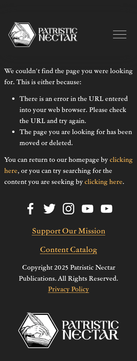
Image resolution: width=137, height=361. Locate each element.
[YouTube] (87, 209)
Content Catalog (68, 249)
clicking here (103, 181)
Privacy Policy (68, 288)
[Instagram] (68, 209)
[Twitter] (49, 209)
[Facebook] (30, 209)
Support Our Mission (68, 230)
